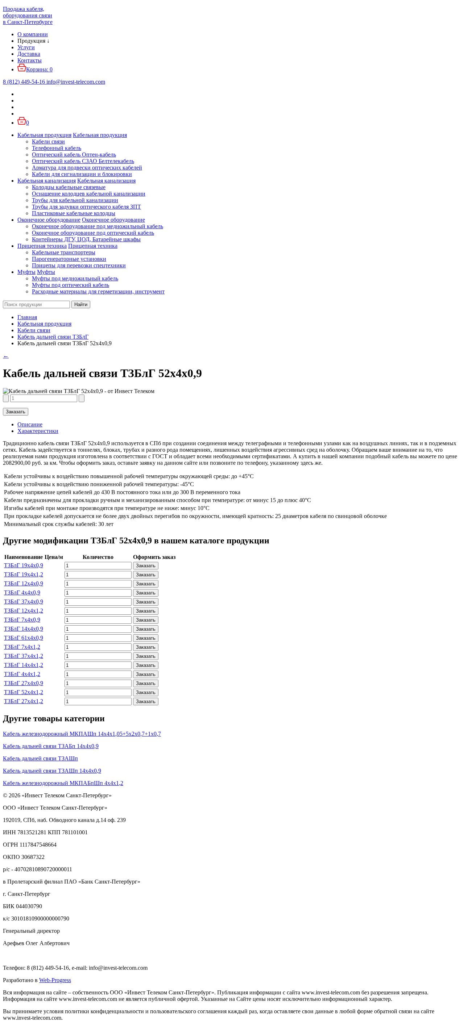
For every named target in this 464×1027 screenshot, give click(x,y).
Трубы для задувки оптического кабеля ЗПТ (86, 207)
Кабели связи (48, 141)
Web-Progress (55, 980)
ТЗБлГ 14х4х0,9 (23, 629)
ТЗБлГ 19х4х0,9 (23, 565)
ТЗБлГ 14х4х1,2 (23, 665)
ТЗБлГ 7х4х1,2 (22, 647)
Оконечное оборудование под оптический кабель (93, 233)
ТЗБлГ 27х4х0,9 (23, 683)
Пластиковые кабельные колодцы (73, 213)
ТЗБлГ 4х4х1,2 (22, 674)
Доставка (28, 54)
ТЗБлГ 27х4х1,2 (23, 701)
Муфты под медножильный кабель (75, 278)
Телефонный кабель (56, 148)
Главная (27, 317)
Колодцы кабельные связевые (68, 187)
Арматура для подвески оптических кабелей (87, 167)
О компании (32, 34)
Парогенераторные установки (69, 259)
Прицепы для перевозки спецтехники (79, 265)
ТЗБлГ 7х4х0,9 (22, 620)
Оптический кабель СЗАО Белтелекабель (83, 161)
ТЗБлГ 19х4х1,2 (23, 574)
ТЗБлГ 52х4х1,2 (23, 692)
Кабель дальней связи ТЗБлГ (52, 337)
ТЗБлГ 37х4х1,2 (23, 656)
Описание (29, 424)
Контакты (29, 60)
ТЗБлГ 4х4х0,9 (22, 592)
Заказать (15, 411)
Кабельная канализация (46, 181)
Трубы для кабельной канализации (75, 200)
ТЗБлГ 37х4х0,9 (23, 601)
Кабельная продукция (44, 135)
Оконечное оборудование (48, 220)
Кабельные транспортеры (63, 252)
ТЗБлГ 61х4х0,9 (23, 638)
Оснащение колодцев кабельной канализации (88, 194)
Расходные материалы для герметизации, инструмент (98, 291)
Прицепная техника (42, 246)
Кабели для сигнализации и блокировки (82, 174)
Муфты (26, 272)
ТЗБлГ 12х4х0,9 (23, 583)
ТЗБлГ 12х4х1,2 (23, 611)
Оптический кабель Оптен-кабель (74, 154)
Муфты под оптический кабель (70, 285)
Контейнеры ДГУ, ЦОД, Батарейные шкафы (86, 239)
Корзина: (39, 69)
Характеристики (37, 431)
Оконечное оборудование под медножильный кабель (97, 226)
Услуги (26, 47)
